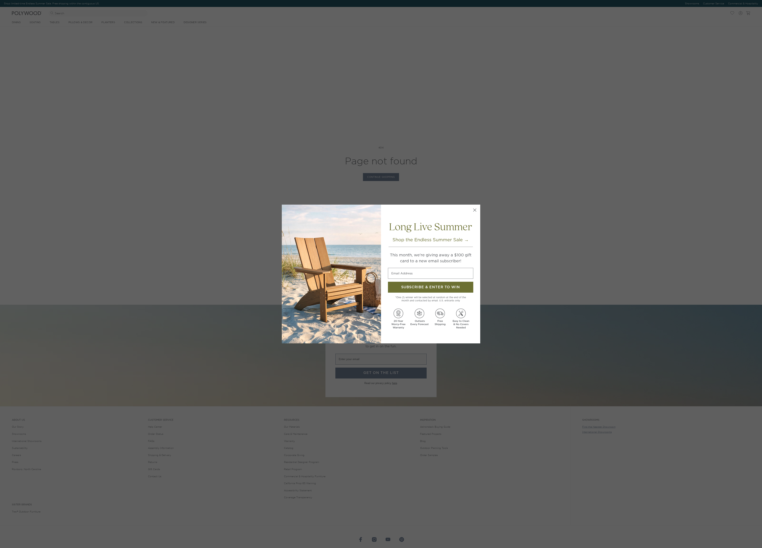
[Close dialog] (474, 210)
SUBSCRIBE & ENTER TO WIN (430, 287)
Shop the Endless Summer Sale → (431, 239)
